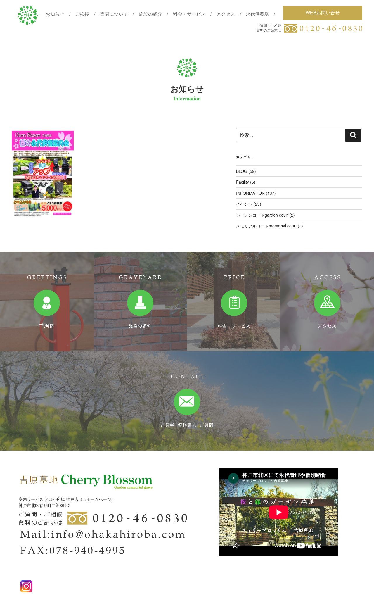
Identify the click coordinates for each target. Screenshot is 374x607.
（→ (82, 499)
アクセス (225, 14)
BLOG (241, 171)
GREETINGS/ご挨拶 (47, 301)
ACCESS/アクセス (327, 301)
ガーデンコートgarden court (262, 215)
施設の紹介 (150, 14)
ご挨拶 (82, 14)
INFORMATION (250, 193)
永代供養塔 (257, 14)
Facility (242, 182)
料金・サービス (189, 14)
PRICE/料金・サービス (233, 301)
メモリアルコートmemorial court (266, 226)
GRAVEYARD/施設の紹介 (140, 301)
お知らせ (55, 14)
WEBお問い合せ (323, 12)
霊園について (114, 14)
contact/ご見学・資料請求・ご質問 (187, 401)
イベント (244, 204)
